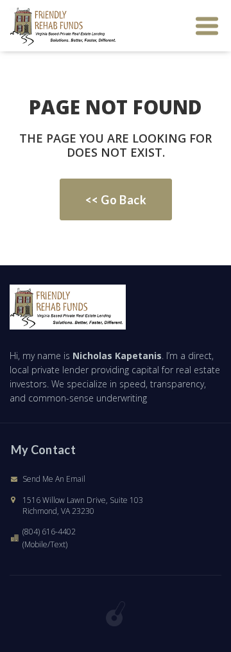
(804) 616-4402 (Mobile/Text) (49, 538)
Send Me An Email (53, 478)
